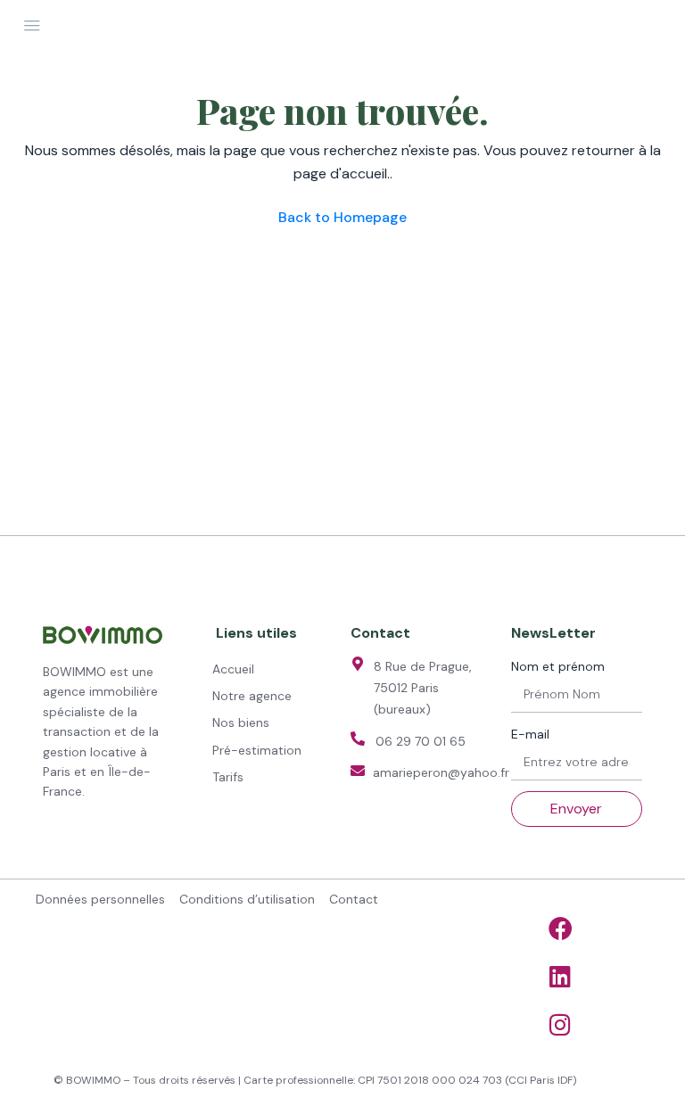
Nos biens (240, 722)
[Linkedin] (560, 977)
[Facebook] (560, 928)
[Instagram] (560, 1025)
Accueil (233, 669)
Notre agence (252, 696)
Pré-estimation (256, 750)
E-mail (530, 734)
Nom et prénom (558, 666)
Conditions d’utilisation (247, 899)
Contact (353, 899)
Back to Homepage (342, 217)
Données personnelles (100, 899)
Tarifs (227, 777)
